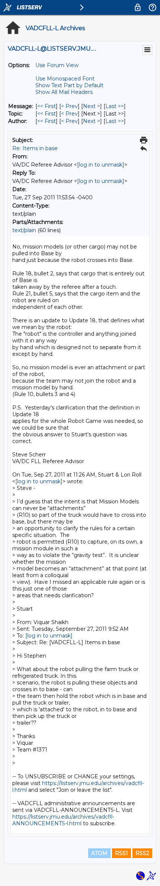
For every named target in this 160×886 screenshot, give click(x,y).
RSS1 (121, 853)
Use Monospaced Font (65, 78)
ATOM (99, 853)
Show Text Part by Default (69, 85)
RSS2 (142, 853)
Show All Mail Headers (64, 92)
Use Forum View (57, 65)
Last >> (114, 106)
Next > (91, 106)
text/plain (24, 230)
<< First (46, 106)
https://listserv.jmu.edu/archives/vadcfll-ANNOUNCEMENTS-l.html (63, 820)
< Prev (69, 106)
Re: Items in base (35, 148)
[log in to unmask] (100, 164)
